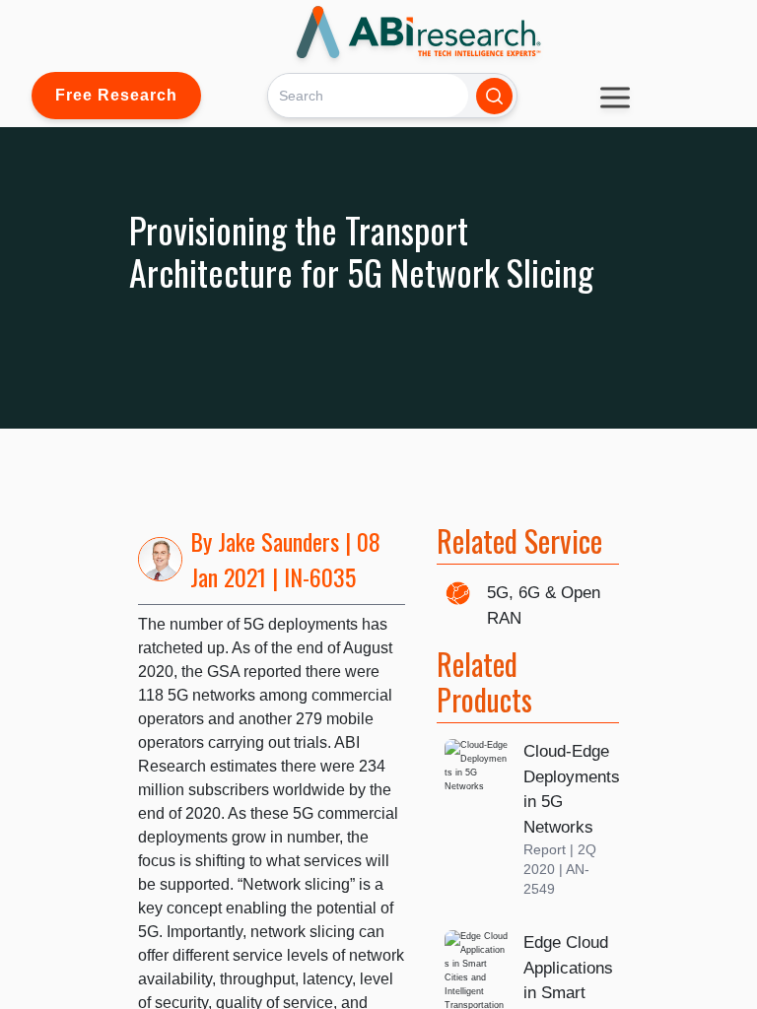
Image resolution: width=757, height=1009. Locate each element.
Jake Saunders (278, 541)
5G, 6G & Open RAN (543, 605)
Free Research (116, 95)
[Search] (494, 96)
